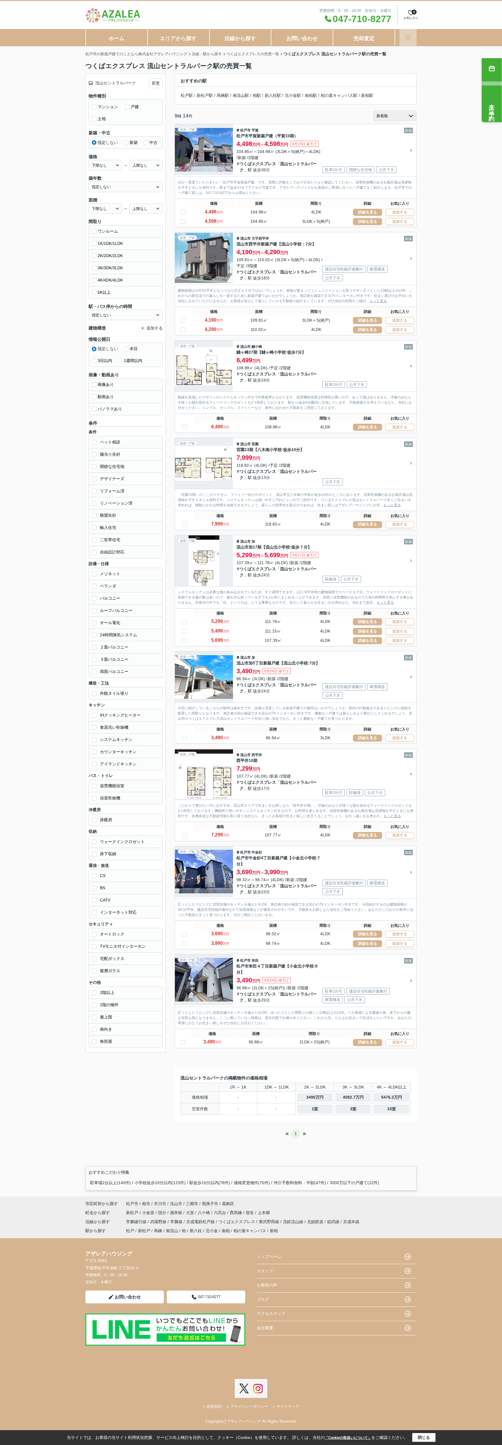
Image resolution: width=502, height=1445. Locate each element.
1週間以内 (133, 360)
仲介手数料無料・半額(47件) (300, 1182)
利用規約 (214, 1406)
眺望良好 (108, 515)
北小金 (212, 1230)
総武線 (333, 1221)
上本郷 (264, 1212)
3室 (353, 1109)
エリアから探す (178, 38)
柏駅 (257, 95)
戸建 (135, 106)
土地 (102, 118)
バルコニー (110, 598)
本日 (134, 348)
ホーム (116, 38)
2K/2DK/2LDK (110, 255)
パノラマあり (110, 409)
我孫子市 (210, 1203)
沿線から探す (240, 38)
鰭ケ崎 (257, 347)
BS (102, 887)
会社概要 (265, 1327)
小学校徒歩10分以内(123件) (160, 1182)
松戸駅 (187, 95)
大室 (190, 1212)
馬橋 (158, 1230)
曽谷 (250, 1212)
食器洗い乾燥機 (114, 727)
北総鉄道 (315, 1221)
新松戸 (132, 1212)
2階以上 (107, 992)
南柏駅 (311, 95)
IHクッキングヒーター (120, 715)
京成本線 (351, 1221)
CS (102, 875)
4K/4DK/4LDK (110, 280)
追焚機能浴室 (112, 785)
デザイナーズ (112, 478)
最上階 (106, 1017)
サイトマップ (288, 1406)
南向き (106, 1029)
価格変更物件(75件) (252, 1182)
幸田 (255, 960)
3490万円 (315, 1097)
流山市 (245, 238)
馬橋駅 (223, 95)
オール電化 (110, 622)
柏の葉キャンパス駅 (339, 95)
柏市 (146, 1203)
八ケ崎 (204, 1212)
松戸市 (245, 130)
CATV (105, 900)
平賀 (255, 130)
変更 (156, 83)
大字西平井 (260, 238)
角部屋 (106, 1041)
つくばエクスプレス (257, 163)
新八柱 (196, 1230)
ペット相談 (110, 442)
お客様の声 (267, 1285)
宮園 (255, 444)
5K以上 (104, 292)
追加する (399, 212)
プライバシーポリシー (249, 1406)
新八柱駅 (273, 95)
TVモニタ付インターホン (123, 946)
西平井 (257, 755)
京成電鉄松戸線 (201, 1221)
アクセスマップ (271, 1313)
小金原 (148, 1212)
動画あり (106, 396)
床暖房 (106, 819)
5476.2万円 (391, 1097)
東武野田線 (269, 1221)
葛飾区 (228, 1203)
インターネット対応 (118, 912)
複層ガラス (110, 970)
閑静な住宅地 (112, 466)
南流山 (172, 1230)
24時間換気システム (118, 634)
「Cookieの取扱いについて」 (348, 1438)
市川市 (160, 1203)
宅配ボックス (112, 958)
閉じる (424, 1437)
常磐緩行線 (137, 1221)
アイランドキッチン (118, 764)
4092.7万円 (353, 1097)
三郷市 (192, 1203)
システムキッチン (116, 739)
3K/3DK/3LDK (110, 268)
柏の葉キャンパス (250, 1230)
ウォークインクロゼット (122, 841)
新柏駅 (367, 95)
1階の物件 (109, 1004)
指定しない (108, 142)
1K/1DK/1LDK (110, 243)
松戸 (130, 1230)
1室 (315, 1109)
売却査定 (364, 38)
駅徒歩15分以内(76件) (209, 1182)
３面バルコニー (114, 659)
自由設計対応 (112, 552)
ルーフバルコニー (116, 610)
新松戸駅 (205, 95)
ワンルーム (108, 231)
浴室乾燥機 (110, 798)
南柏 (226, 1230)
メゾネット (110, 573)
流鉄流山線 (293, 1221)
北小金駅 (293, 95)
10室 (391, 1109)
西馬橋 (236, 1212)
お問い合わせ (302, 38)
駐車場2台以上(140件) (110, 1182)
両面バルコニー (114, 671)
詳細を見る (367, 212)
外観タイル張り (114, 693)
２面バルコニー (114, 647)
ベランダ (108, 586)
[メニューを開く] (408, 37)
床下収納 (108, 853)
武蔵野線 (159, 1221)
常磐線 (177, 1221)
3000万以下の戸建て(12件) (354, 1182)
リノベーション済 (116, 503)
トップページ (269, 1256)
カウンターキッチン (118, 751)
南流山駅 (241, 95)
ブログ (263, 1299)
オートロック (112, 934)
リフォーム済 (112, 491)
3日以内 (105, 360)
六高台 (220, 1212)
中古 (153, 142)
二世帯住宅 (110, 539)
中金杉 (257, 852)
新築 (134, 142)
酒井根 (176, 1212)
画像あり (106, 384)
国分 (162, 1212)
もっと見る (378, 301)
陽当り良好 (110, 454)
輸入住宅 (108, 527)
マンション (108, 106)
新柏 (274, 1230)
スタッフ (265, 1270)
